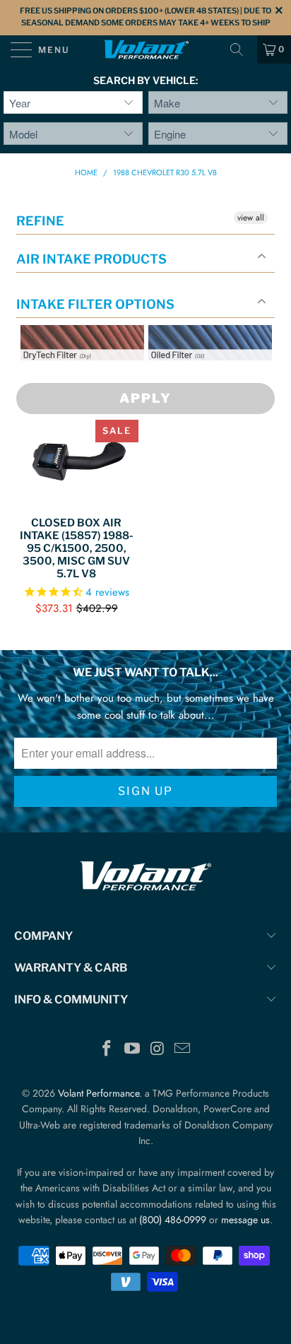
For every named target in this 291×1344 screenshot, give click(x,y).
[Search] (241, 49)
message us (245, 1220)
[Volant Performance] (145, 49)
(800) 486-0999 (172, 1220)
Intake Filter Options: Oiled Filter (219, 377)
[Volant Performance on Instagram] (157, 1050)
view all (250, 217)
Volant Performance (98, 1093)
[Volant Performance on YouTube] (132, 1050)
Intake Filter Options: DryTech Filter (78, 377)
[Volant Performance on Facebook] (107, 1050)
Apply (145, 398)
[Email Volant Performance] (183, 1050)
